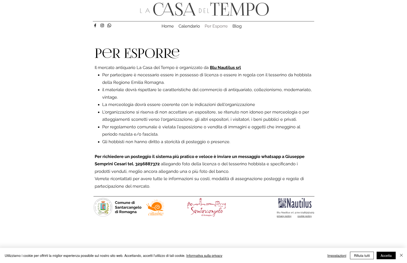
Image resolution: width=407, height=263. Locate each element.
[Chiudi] (401, 255)
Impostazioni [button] (336, 255)
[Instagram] (102, 25)
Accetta (386, 255)
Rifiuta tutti (362, 255)
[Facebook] (95, 25)
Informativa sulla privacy (204, 255)
